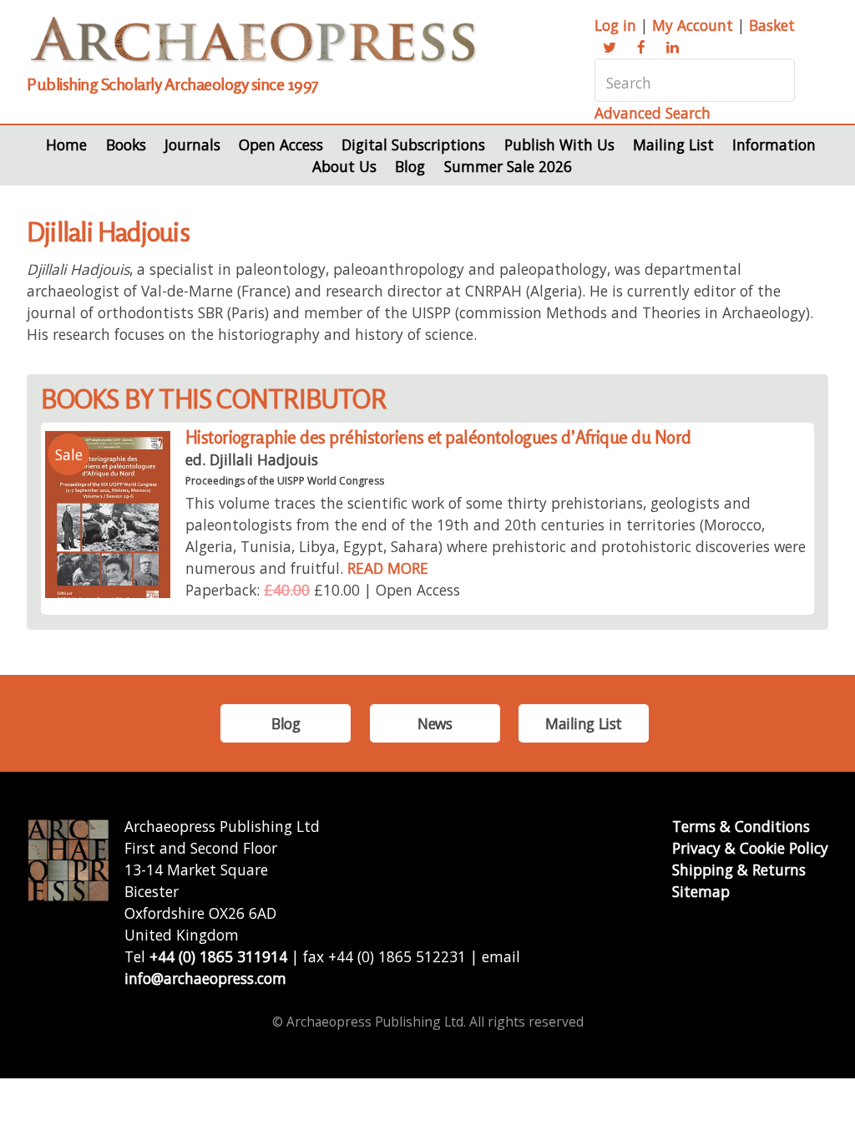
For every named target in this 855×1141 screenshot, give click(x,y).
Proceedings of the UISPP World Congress (284, 481)
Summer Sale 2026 (508, 166)
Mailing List (673, 144)
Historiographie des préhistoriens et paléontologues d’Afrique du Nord (438, 437)
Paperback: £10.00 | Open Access (322, 590)
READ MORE (387, 568)
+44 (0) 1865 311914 (218, 956)
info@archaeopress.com (205, 978)
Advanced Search (652, 113)
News (434, 723)
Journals (192, 144)
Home (66, 144)
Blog (410, 166)
